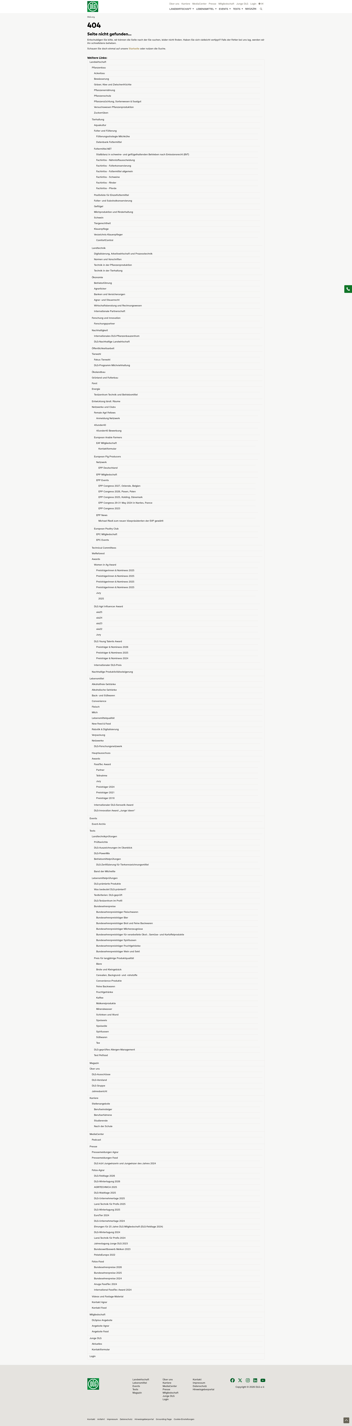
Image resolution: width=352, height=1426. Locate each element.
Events (223, 9)
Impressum (112, 1419)
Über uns (174, 4)
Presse (212, 4)
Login (253, 4)
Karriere (186, 4)
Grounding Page (164, 1419)
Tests (236, 9)
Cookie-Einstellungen (184, 1419)
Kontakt (91, 1419)
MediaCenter (199, 4)
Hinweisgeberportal (144, 1419)
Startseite (134, 49)
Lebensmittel (205, 9)
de (262, 4)
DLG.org (91, 17)
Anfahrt (101, 1419)
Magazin (250, 9)
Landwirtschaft (180, 9)
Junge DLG (242, 4)
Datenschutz (126, 1419)
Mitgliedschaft (226, 4)
